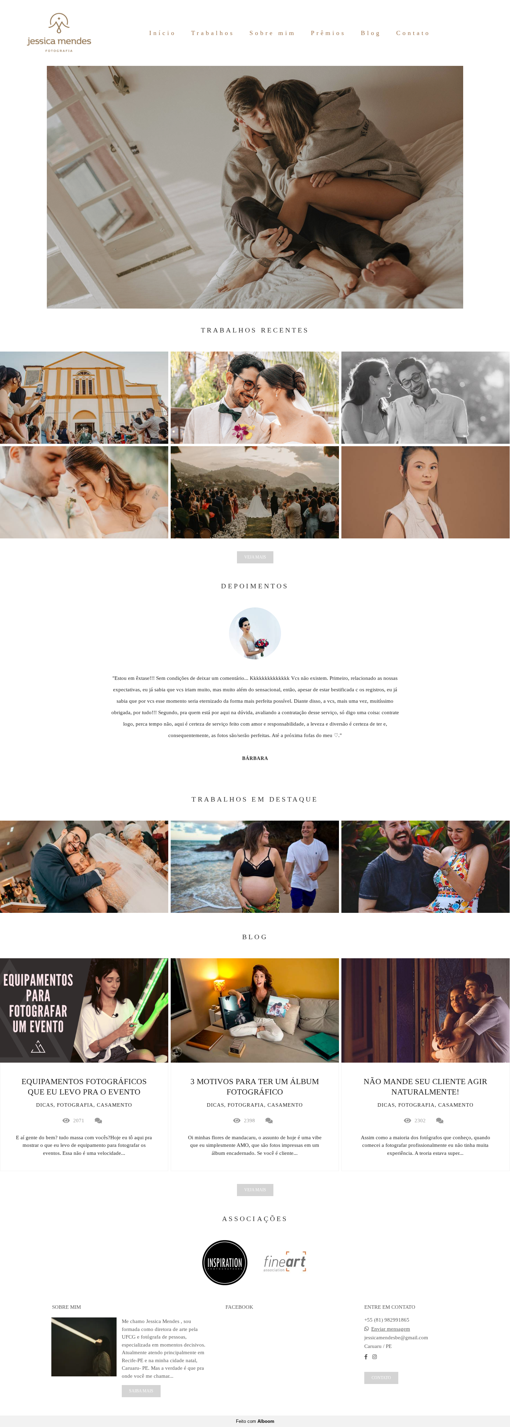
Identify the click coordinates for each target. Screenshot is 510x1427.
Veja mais (255, 557)
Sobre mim (272, 32)
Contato (413, 32)
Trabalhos (213, 32)
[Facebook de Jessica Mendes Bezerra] (365, 1357)
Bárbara (255, 758)
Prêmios (328, 32)
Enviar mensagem (390, 1329)
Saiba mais (141, 1391)
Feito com (255, 1421)
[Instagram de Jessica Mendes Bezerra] (374, 1357)
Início (162, 32)
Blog (371, 32)
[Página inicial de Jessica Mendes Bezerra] (59, 32)
